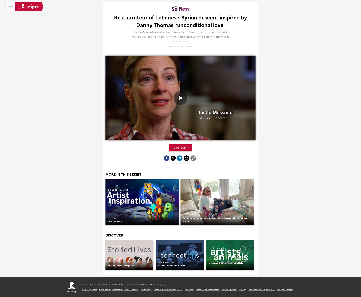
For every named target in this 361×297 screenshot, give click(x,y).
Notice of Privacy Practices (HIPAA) (168, 290)
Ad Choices (189, 290)
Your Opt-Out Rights (285, 290)
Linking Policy (146, 290)
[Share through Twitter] (173, 158)
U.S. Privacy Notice (89, 290)
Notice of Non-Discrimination (207, 290)
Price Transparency (229, 290)
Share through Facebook (167, 158)
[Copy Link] (193, 158)
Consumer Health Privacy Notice (261, 290)
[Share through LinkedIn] (179, 158)
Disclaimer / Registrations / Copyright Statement (118, 290)
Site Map (242, 290)
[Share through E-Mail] (186, 158)
